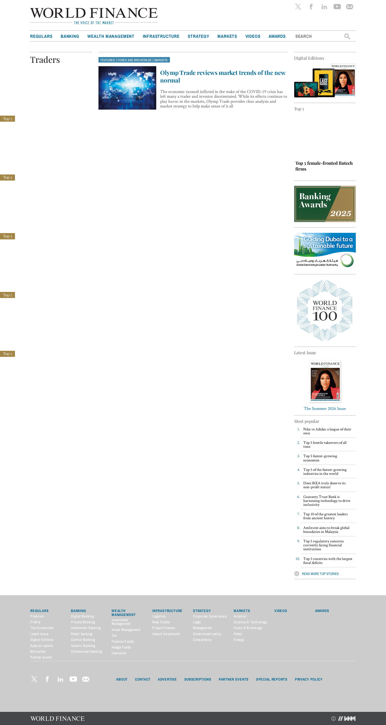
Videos (253, 36)
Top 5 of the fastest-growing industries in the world (325, 471)
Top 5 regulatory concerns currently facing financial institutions (323, 544)
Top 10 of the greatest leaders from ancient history (325, 515)
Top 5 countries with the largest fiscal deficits (327, 560)
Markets (227, 36)
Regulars (41, 36)
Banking (70, 36)
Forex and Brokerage (135, 60)
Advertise (167, 679)
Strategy (198, 36)
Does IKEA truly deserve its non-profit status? (324, 484)
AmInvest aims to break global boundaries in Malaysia (326, 529)
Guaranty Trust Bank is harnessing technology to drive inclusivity (326, 500)
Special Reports (272, 679)
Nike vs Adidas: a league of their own (327, 430)
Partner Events (234, 679)
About (122, 679)
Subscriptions (197, 679)
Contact (142, 679)
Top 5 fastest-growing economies (320, 457)
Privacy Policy (309, 679)
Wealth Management (110, 36)
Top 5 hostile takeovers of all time (325, 444)
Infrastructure (161, 36)
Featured (108, 60)
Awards (277, 36)
